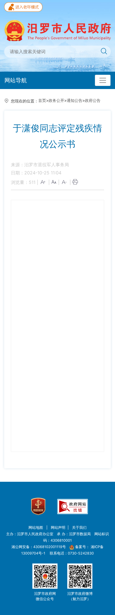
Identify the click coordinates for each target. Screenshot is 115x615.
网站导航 (15, 80)
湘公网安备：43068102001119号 (38, 547)
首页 (42, 100)
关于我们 (79, 527)
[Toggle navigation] (103, 80)
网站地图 (36, 527)
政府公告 (92, 100)
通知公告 (74, 100)
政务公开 (56, 100)
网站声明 (58, 527)
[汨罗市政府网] (57, 30)
